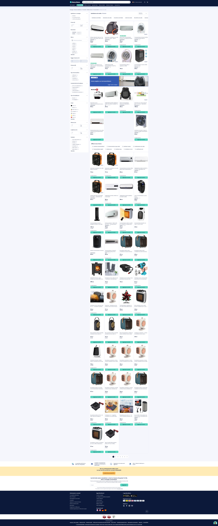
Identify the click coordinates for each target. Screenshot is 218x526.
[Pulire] (129, 2)
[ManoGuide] (215, 523)
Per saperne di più (120, 488)
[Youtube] (132, 506)
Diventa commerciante (74, 503)
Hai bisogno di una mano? (75, 498)
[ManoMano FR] (97, 510)
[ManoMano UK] (100, 510)
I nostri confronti (99, 498)
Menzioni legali (89, 522)
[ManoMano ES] (105, 510)
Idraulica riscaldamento (78, 9)
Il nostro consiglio (99, 495)
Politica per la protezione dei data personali (101, 522)
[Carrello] (147, 2)
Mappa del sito (82, 522)
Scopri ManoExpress (100, 505)
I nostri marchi (99, 500)
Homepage (71, 9)
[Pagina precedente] (111, 457)
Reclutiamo (72, 505)
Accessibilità (145, 522)
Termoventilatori (96, 9)
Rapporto (140, 522)
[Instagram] (129, 506)
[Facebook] (127, 506)
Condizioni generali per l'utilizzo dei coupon (78, 508)
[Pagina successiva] (127, 457)
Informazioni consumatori (133, 522)
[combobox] (143, 13)
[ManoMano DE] (103, 510)
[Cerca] (83, 2)
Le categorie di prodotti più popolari (103, 496)
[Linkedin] (124, 506)
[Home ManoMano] (75, 2)
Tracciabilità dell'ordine (74, 495)
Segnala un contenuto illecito (75, 501)
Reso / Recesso (72, 496)
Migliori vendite (99, 503)
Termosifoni (84, 9)
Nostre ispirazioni (99, 501)
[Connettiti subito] (144, 2)
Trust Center (113, 522)
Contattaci (72, 500)
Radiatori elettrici (90, 9)
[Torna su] (147, 511)
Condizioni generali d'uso (122, 522)
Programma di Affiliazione (75, 507)
